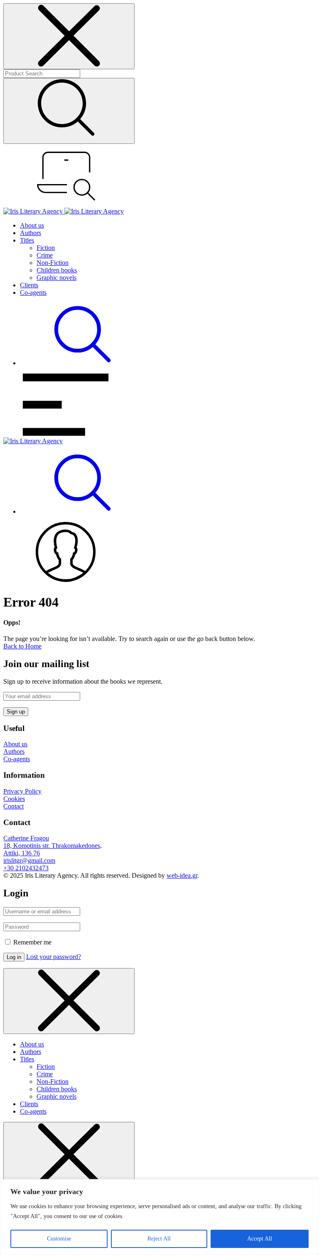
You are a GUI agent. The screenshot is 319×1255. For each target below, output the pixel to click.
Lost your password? (53, 956)
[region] (159, 1217)
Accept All (259, 1239)
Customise (59, 1239)
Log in (14, 957)
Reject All (159, 1239)
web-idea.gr (182, 875)
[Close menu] (69, 36)
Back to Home (22, 646)
